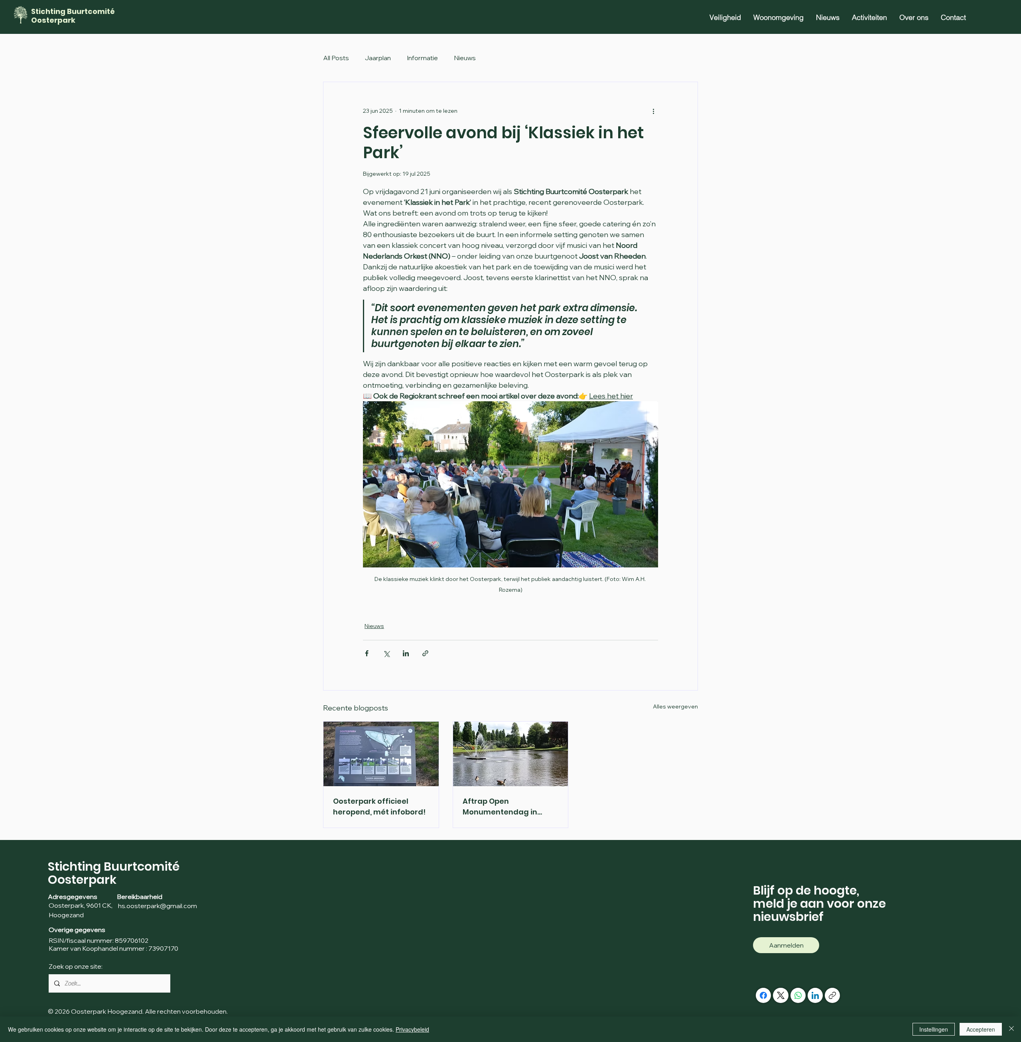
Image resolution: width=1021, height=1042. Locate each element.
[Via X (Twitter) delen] (386, 653)
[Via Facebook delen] (367, 653)
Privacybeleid (412, 1029)
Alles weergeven (675, 706)
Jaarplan (378, 58)
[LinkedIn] (815, 995)
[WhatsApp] (798, 995)
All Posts (336, 58)
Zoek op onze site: (75, 966)
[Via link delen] (425, 653)
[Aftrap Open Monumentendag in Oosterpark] (510, 754)
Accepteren (980, 1029)
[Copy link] (832, 995)
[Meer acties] (653, 111)
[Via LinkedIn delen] (406, 653)
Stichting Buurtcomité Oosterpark (73, 15)
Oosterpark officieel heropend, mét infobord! (379, 806)
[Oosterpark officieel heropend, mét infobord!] (381, 754)
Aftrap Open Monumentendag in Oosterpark (500, 806)
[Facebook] (763, 995)
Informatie (422, 58)
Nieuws (465, 58)
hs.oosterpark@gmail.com (157, 906)
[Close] (1011, 1029)
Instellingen (933, 1029)
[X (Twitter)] (780, 995)
